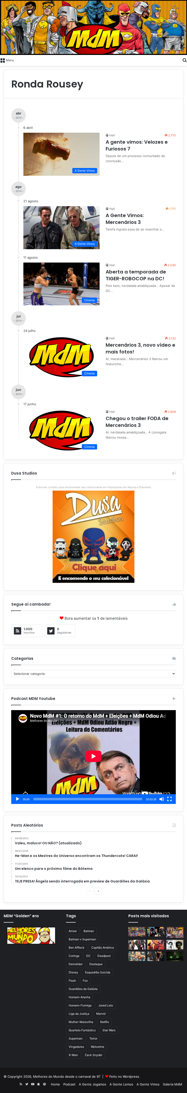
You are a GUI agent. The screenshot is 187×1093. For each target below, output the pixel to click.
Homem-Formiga (80, 1005)
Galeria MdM (172, 1084)
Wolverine (97, 1047)
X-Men (73, 1055)
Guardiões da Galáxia (83, 989)
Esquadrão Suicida (97, 972)
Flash (72, 980)
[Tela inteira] (169, 799)
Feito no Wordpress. (124, 1076)
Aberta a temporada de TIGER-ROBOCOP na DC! (136, 275)
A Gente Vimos (148, 1084)
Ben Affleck (76, 947)
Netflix (104, 1022)
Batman (89, 931)
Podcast (69, 1084)
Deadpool (104, 956)
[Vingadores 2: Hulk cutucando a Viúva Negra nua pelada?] (136, 944)
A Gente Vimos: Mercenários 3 (125, 219)
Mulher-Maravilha (81, 1022)
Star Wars (109, 1030)
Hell (112, 135)
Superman (76, 1038)
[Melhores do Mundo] (93, 27)
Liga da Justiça (79, 1013)
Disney (73, 972)
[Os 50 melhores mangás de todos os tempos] (155, 944)
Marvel (101, 1013)
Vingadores (76, 1047)
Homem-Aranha (79, 997)
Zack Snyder (93, 1055)
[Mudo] (161, 799)
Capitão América (102, 947)
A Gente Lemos (121, 1084)
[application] (93, 757)
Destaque (96, 964)
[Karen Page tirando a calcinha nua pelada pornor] (155, 956)
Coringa (74, 956)
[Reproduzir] (17, 799)
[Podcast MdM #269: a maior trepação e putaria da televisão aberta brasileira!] (174, 932)
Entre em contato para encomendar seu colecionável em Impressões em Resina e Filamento (93, 487)
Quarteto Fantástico (82, 1030)
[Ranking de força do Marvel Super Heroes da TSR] (155, 931)
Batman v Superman (82, 939)
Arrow (73, 931)
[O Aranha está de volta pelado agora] (136, 956)
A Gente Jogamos (92, 1084)
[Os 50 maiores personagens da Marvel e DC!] (136, 931)
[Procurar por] (184, 59)
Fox (85, 980)
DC (88, 956)
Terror (93, 1038)
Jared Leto (105, 1005)
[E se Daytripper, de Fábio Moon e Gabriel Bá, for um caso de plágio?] (174, 944)
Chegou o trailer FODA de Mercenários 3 (137, 422)
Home (55, 1084)
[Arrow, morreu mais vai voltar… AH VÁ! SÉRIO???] (174, 956)
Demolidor (76, 964)
